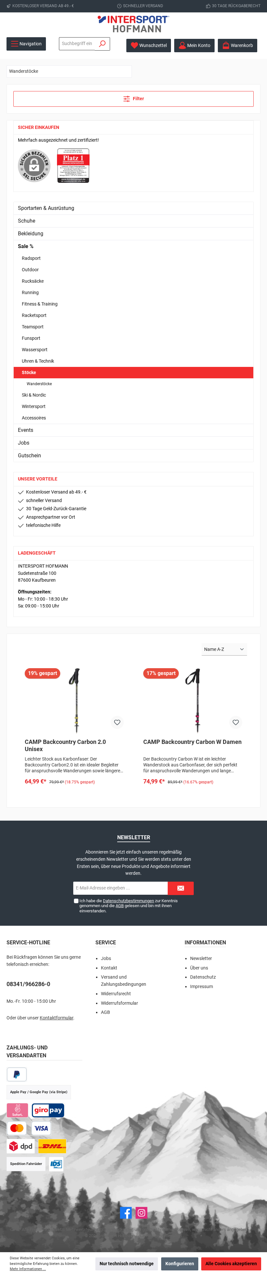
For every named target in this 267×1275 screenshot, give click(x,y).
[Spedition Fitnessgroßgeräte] (56, 1164)
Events (25, 430)
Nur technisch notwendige (127, 1264)
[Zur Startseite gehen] (133, 24)
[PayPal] (17, 1074)
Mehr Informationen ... (28, 1269)
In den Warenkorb (74, 794)
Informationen (205, 942)
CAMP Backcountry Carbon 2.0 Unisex (65, 745)
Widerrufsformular (119, 1003)
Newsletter (201, 958)
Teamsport (33, 326)
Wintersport (34, 406)
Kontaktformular (56, 1018)
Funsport (31, 338)
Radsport (31, 258)
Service (105, 942)
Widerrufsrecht (116, 994)
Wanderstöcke (39, 384)
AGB (120, 905)
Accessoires (34, 417)
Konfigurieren (179, 1264)
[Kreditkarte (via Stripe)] (29, 1128)
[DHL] (52, 1146)
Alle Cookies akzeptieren (231, 1264)
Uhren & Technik (38, 361)
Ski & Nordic (34, 395)
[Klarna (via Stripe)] (17, 1110)
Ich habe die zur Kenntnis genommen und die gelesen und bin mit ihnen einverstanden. (128, 905)
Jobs (23, 443)
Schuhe (26, 221)
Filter (138, 99)
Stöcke (29, 372)
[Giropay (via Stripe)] (48, 1110)
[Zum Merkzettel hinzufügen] (117, 722)
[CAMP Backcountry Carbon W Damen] (192, 700)
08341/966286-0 (28, 984)
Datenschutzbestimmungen (128, 900)
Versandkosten (119, 1229)
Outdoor (30, 269)
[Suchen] (102, 44)
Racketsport (34, 315)
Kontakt (109, 968)
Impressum (201, 986)
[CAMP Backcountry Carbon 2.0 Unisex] (74, 700)
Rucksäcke (33, 281)
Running (30, 292)
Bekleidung (30, 233)
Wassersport (35, 349)
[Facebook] (126, 1212)
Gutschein (29, 455)
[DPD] (21, 1146)
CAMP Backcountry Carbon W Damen (192, 741)
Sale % (26, 246)
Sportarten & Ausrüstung (46, 208)
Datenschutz (203, 977)
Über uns (199, 968)
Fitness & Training (40, 304)
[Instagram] (141, 1212)
